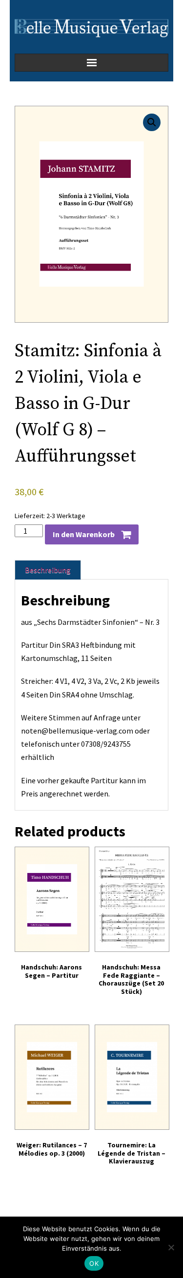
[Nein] (171, 1247)
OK (94, 1263)
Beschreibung (48, 570)
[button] (152, 122)
